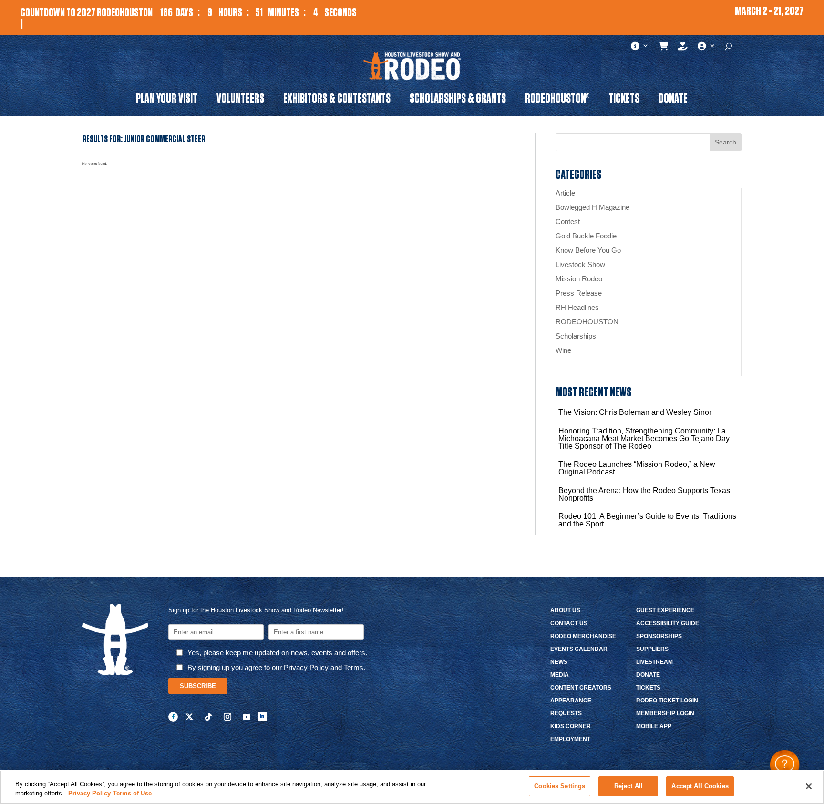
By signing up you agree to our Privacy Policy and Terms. (276, 667)
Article (565, 193)
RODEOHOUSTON (587, 322)
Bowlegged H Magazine (592, 207)
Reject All (628, 786)
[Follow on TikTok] (208, 716)
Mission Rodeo (579, 279)
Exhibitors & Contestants (337, 100)
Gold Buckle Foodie (586, 236)
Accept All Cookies (699, 786)
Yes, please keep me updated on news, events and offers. (277, 653)
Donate (673, 100)
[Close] (808, 786)
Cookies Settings (559, 786)
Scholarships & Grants (458, 100)
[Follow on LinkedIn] (262, 716)
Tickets (623, 100)
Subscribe (198, 686)
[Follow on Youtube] (246, 716)
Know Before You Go (588, 250)
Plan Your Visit (166, 100)
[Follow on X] (189, 716)
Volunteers (240, 100)
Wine (563, 350)
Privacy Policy (89, 793)
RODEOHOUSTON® (557, 100)
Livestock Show (580, 264)
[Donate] (683, 48)
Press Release (579, 293)
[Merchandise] (664, 48)
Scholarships (576, 336)
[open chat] (784, 764)
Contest (568, 221)
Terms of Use (132, 793)
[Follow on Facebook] (173, 717)
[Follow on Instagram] (227, 716)
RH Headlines (577, 307)
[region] (412, 787)
